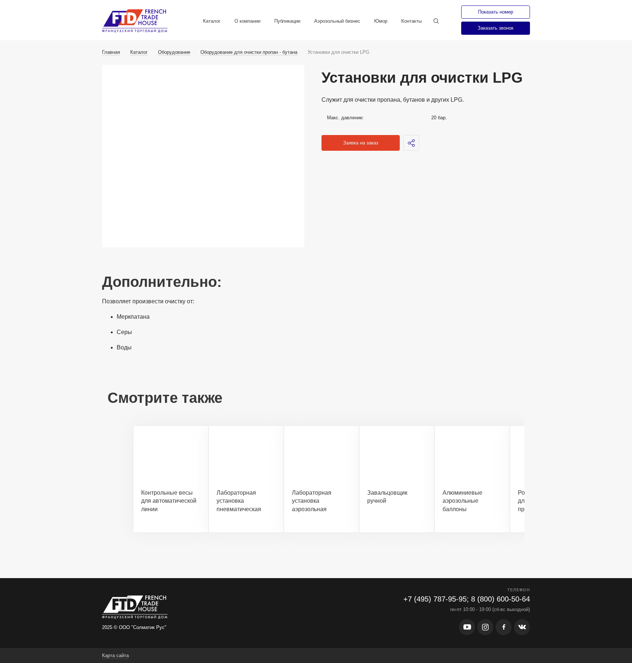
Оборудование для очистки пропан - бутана (248, 52)
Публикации (287, 21)
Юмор (380, 21)
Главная (111, 52)
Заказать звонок (496, 28)
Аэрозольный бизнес (337, 21)
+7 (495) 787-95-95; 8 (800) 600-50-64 (466, 599)
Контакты (411, 21)
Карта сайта (115, 655)
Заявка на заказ (360, 143)
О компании (247, 21)
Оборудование (174, 52)
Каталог (212, 21)
